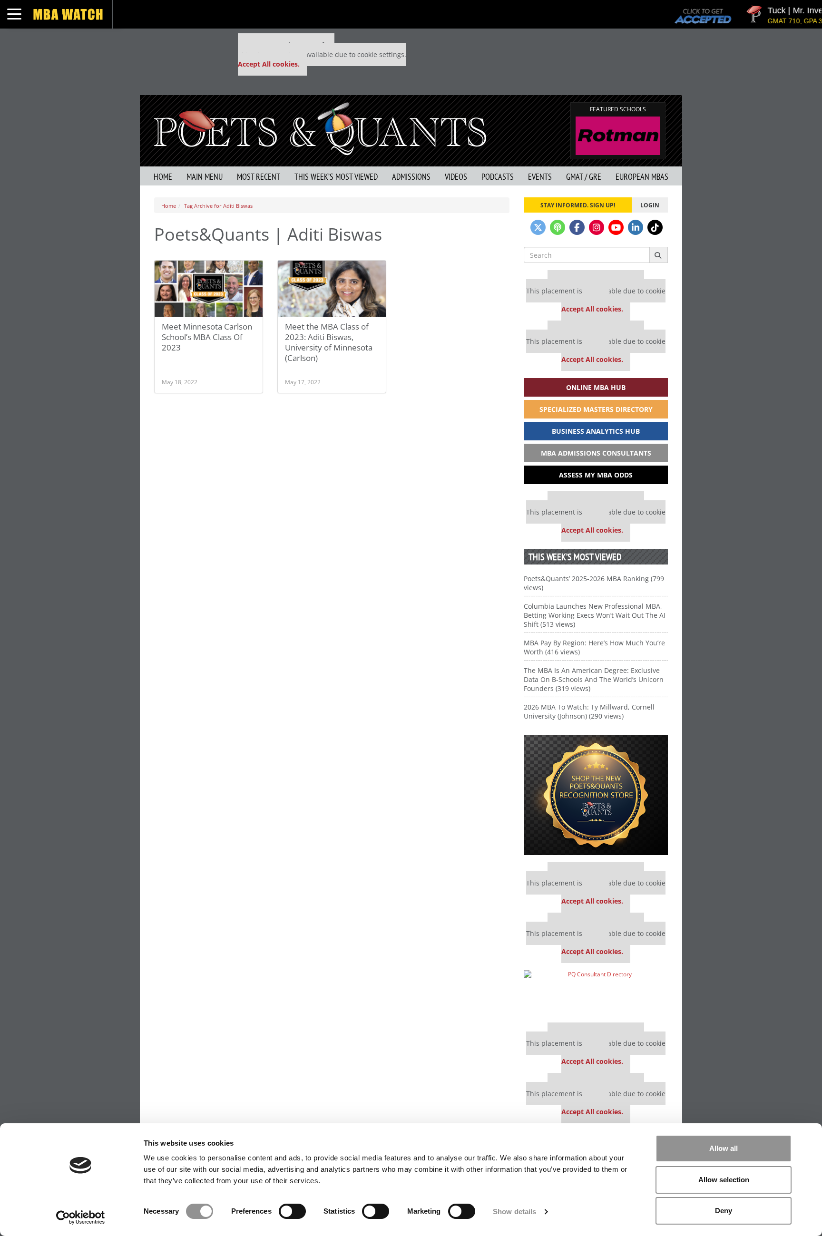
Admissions (411, 176)
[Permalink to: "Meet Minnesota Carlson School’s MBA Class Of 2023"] (209, 289)
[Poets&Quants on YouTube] (616, 227)
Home (163, 176)
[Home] (320, 127)
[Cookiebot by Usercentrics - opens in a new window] (80, 1217)
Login (649, 205)
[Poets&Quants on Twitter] (538, 227)
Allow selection (723, 1180)
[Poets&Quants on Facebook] (577, 227)
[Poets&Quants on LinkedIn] (635, 227)
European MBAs (642, 176)
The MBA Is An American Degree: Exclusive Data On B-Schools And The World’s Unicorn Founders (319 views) (594, 679)
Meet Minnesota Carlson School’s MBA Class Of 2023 (207, 337)
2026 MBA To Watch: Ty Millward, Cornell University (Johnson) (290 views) (589, 711)
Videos (456, 176)
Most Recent (258, 176)
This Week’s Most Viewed (336, 176)
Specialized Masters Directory (596, 409)
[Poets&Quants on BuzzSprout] (557, 227)
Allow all (723, 1148)
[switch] (292, 1211)
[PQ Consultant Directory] (596, 992)
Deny (723, 1211)
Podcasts (497, 176)
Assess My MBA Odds (596, 474)
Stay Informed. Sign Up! (577, 205)
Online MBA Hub (596, 387)
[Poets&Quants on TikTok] (655, 227)
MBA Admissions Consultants (596, 452)
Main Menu (204, 176)
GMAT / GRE (583, 176)
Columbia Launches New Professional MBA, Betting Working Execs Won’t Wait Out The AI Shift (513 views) (594, 615)
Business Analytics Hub (596, 431)
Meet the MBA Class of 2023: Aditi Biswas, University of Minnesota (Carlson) (328, 342)
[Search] (658, 255)
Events (540, 176)
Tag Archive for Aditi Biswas (218, 205)
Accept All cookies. (269, 63)
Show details (514, 1211)
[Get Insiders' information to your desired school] (596, 795)
